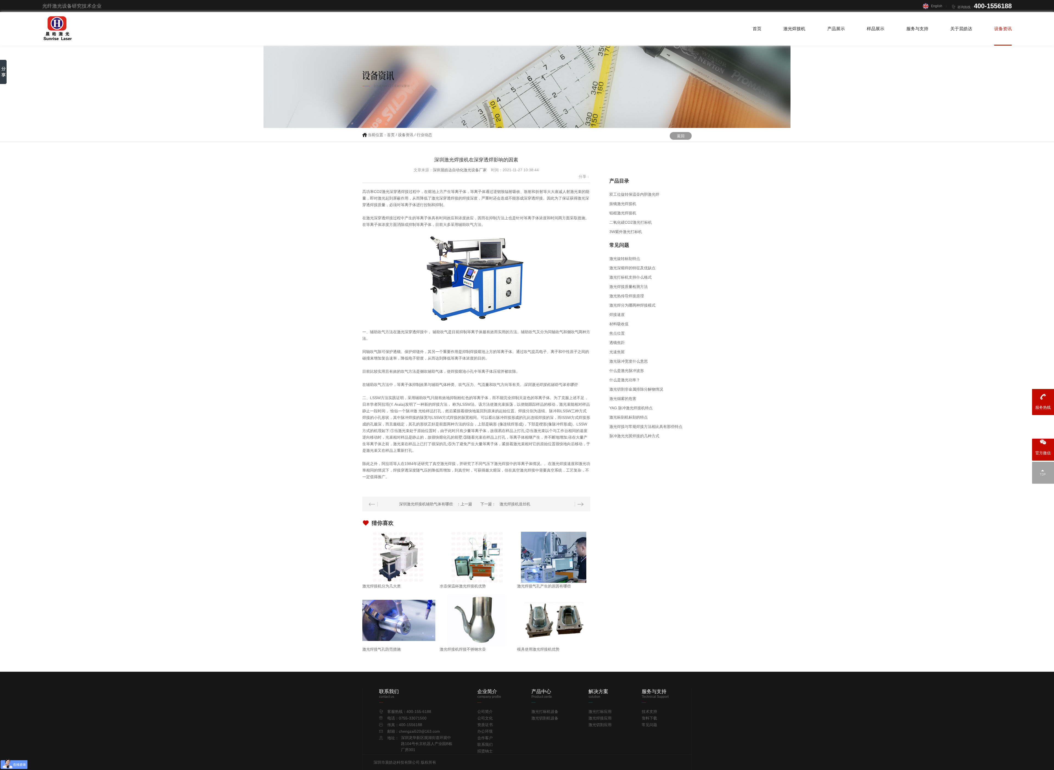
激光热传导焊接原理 (626, 296)
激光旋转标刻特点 (624, 258)
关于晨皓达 (961, 28)
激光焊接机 (794, 28)
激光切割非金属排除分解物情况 (636, 389)
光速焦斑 (617, 352)
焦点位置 (617, 333)
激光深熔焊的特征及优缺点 (632, 268)
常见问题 (649, 725)
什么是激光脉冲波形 (626, 370)
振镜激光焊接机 (622, 203)
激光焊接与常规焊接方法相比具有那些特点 (645, 426)
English (936, 6)
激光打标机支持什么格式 (630, 277)
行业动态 (424, 135)
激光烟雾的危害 (622, 398)
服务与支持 (917, 28)
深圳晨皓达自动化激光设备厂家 (460, 170)
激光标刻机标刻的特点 (628, 417)
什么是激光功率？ (624, 380)
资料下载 (649, 718)
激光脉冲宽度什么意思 (628, 361)
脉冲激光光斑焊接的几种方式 (634, 436)
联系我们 (485, 744)
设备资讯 (1003, 28)
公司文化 (485, 718)
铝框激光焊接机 (622, 213)
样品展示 (875, 28)
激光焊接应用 (600, 718)
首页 (757, 28)
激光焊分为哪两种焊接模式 (632, 305)
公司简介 (485, 711)
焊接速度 (617, 314)
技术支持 (649, 711)
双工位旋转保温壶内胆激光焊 (634, 194)
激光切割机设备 (544, 718)
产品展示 (836, 28)
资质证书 (485, 725)
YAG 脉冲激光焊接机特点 (631, 408)
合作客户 (485, 738)
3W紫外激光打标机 (625, 231)
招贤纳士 (485, 751)
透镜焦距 (617, 342)
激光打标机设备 (544, 711)
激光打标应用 (600, 711)
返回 (681, 136)
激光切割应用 (600, 725)
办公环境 (485, 731)
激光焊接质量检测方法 (628, 286)
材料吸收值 (619, 324)
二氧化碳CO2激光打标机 (630, 222)
